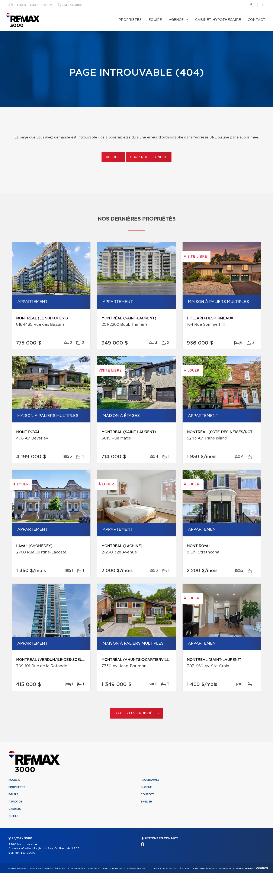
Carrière (15, 809)
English (146, 801)
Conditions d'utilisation (199, 868)
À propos (15, 801)
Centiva (261, 868)
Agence (176, 20)
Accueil (113, 157)
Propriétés (130, 20)
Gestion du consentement (235, 868)
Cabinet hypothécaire (218, 20)
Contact (256, 20)
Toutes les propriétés (136, 713)
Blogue (146, 787)
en (262, 5)
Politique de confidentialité (162, 868)
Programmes (150, 780)
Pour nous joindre (148, 157)
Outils (13, 816)
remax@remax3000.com (33, 5)
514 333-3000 (72, 5)
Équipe (155, 20)
